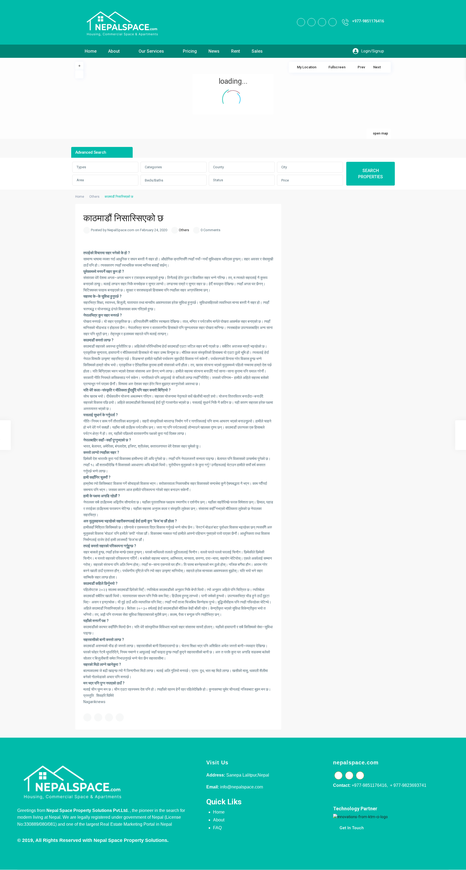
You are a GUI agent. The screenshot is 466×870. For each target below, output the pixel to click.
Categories (153, 167)
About (114, 51)
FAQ (217, 827)
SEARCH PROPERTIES (370, 173)
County (218, 167)
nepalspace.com (356, 762)
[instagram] (332, 22)
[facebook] (301, 22)
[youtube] (322, 22)
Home (91, 51)
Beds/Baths (154, 180)
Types (81, 167)
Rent (235, 51)
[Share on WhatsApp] (109, 717)
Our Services (151, 51)
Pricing (190, 51)
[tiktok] (311, 22)
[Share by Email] (120, 717)
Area (80, 180)
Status (218, 180)
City (284, 167)
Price (285, 180)
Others (94, 197)
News (214, 51)
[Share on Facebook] (87, 717)
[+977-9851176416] (345, 22)
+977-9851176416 (368, 21)
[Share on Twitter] (98, 717)
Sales (257, 51)
